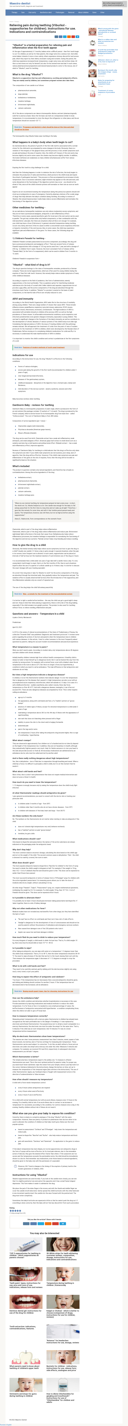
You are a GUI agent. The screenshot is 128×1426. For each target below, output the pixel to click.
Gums (94, 12)
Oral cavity (32, 12)
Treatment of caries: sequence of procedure (106, 91)
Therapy (14, 12)
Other (102, 12)
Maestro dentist (20, 3)
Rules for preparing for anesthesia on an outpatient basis (106, 82)
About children (83, 12)
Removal (71, 12)
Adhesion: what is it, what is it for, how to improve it (108, 61)
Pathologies (60, 12)
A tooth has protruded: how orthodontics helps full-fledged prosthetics (108, 51)
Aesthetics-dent (46, 12)
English (9, 1425)
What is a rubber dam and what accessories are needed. (107, 41)
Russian (2, 1425)
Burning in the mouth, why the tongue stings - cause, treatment (107, 72)
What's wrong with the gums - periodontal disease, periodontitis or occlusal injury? (108, 31)
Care (22, 12)
